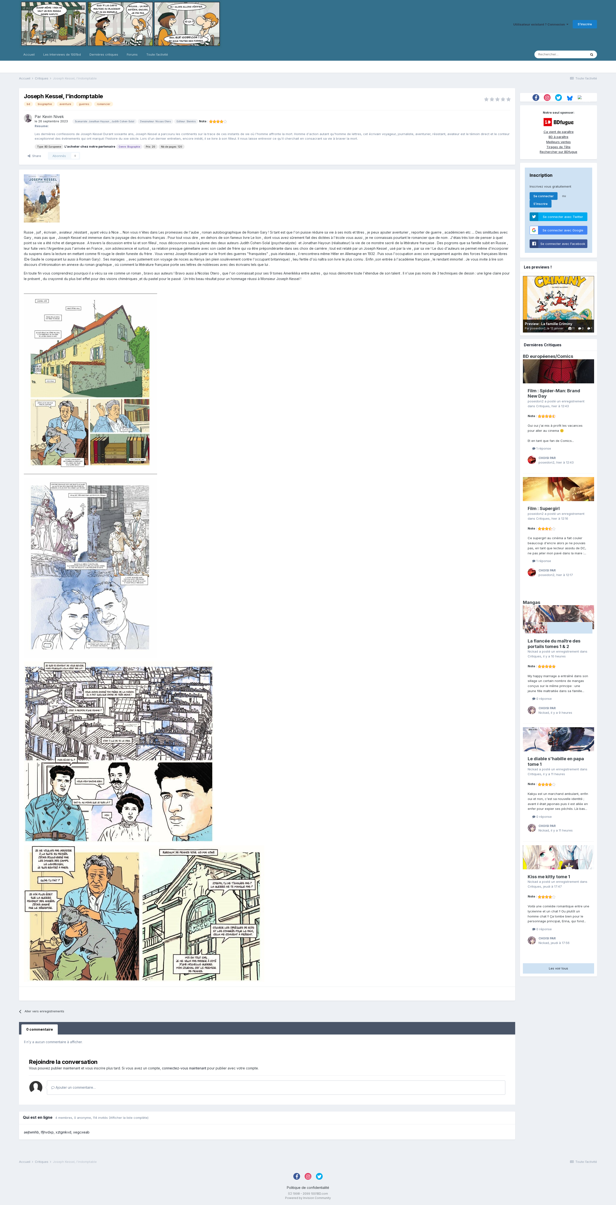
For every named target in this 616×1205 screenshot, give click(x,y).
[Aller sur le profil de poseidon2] (532, 460)
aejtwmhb (31, 1132)
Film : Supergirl (544, 508)
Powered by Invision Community (308, 1198)
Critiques (543, 406)
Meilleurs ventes (558, 142)
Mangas (531, 602)
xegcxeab (81, 1132)
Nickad (533, 651)
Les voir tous (558, 968)
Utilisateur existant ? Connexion (539, 24)
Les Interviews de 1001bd (62, 54)
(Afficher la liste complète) (128, 1118)
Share (35, 156)
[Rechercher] (591, 54)
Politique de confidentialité (308, 1187)
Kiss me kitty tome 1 (549, 876)
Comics (565, 356)
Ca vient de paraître (559, 132)
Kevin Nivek (53, 116)
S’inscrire (585, 24)
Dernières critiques (104, 54)
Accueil (29, 54)
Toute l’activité (157, 54)
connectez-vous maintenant (184, 1068)
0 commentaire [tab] (39, 1029)
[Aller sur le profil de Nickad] (532, 710)
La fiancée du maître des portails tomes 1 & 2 (554, 643)
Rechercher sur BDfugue (558, 152)
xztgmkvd (63, 1132)
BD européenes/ (540, 356)
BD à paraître (558, 137)
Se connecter (543, 196)
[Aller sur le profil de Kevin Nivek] (28, 118)
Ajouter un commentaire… (75, 1087)
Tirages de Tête (558, 147)
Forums (132, 54)
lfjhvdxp (47, 1132)
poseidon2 (536, 401)
